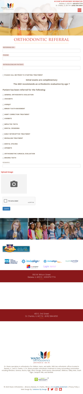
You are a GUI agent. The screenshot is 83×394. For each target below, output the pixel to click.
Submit (6, 209)
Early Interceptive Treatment (17, 134)
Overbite (8, 118)
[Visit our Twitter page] (52, 389)
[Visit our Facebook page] (48, 389)
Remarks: (6, 162)
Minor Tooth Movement (14, 109)
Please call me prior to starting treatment (23, 75)
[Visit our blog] (60, 389)
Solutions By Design (40, 389)
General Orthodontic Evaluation (19, 95)
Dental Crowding (11, 128)
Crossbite (8, 99)
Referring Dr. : (9, 47)
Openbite (8, 148)
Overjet (7, 104)
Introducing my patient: (13, 64)
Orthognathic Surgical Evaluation (19, 154)
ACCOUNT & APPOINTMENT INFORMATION (68, 1)
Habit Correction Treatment (16, 114)
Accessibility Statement (59, 387)
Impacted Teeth (11, 124)
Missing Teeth (10, 158)
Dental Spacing (11, 144)
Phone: (6, 55)
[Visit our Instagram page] (56, 389)
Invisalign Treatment (13, 138)
